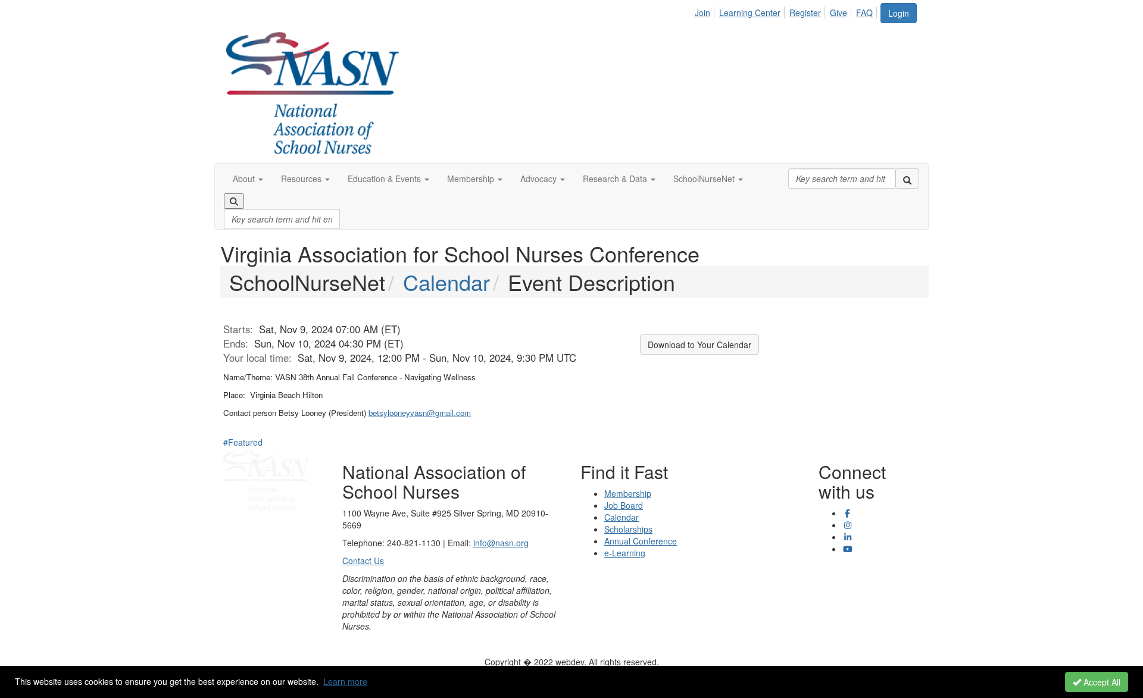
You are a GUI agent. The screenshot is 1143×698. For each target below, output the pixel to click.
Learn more (345, 681)
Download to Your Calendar (699, 344)
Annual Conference (640, 541)
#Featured (243, 442)
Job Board (623, 505)
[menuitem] (706, 10)
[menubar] (787, 10)
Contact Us (363, 560)
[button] (248, 178)
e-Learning (624, 553)
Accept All (1100, 682)
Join (702, 12)
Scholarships (628, 529)
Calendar (446, 282)
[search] (907, 178)
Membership (627, 493)
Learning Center (749, 12)
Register (805, 12)
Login (898, 13)
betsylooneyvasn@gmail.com (419, 412)
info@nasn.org (501, 543)
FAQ (864, 12)
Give (838, 12)
